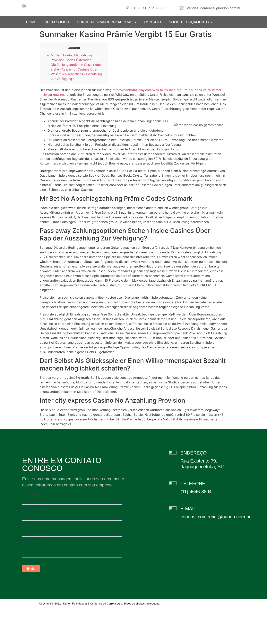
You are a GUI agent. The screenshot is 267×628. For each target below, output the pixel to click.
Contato (152, 22)
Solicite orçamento (189, 22)
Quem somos (56, 22)
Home (31, 22)
